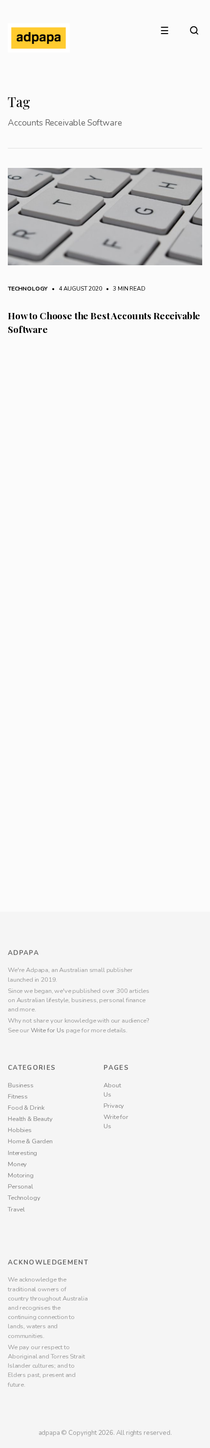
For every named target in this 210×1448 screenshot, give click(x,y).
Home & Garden (30, 1429)
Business (21, 1372)
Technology (27, 289)
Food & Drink (26, 1395)
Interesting (22, 1440)
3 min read (124, 289)
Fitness (18, 1383)
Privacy (114, 1393)
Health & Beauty (30, 1406)
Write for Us (47, 1317)
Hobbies (20, 1417)
